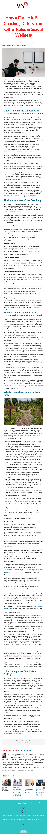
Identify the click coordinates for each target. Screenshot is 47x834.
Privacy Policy (23, 802)
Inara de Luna (5, 45)
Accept (23, 831)
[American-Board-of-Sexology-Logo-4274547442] (23, 825)
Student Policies (6, 802)
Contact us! (25, 803)
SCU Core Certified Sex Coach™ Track (16, 540)
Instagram (31, 802)
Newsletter (15, 802)
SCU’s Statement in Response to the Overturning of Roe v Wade (40, 791)
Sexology (18, 45)
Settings (43, 827)
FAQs (37, 802)
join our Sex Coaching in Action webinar (18, 731)
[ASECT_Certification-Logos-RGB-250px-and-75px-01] (23, 807)
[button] (3, 788)
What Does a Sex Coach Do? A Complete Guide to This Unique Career (17, 791)
